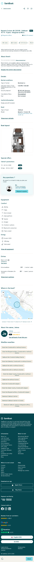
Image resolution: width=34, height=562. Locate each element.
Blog (2, 457)
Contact (20, 468)
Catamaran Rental (23, 443)
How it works (22, 467)
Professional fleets (6, 445)
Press (2, 452)
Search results (7, 8)
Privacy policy (21, 547)
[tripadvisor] (5, 530)
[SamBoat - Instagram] (6, 508)
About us (3, 436)
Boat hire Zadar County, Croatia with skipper (15, 388)
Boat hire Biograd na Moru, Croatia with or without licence (17, 352)
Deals (19, 452)
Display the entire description (11, 70)
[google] (4, 523)
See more (4, 263)
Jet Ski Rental (22, 445)
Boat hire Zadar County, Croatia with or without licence (17, 374)
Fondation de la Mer (6, 453)
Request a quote (22, 191)
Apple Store (18, 485)
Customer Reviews (6, 450)
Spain (2, 468)
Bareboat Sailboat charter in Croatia (12, 400)
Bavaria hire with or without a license (12, 370)
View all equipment (7, 249)
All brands (21, 453)
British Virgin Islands (6, 474)
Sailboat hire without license (10, 379)
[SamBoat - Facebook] (2, 508)
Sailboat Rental (22, 441)
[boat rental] (7, 3)
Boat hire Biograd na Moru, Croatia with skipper (15, 392)
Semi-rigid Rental (23, 438)
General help (21, 465)
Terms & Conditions (6, 548)
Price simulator (5, 443)
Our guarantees (5, 439)
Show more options (7, 277)
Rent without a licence (24, 448)
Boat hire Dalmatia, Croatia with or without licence (16, 361)
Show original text (20, 60)
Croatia (3, 465)
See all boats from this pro (18, 337)
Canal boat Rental (23, 446)
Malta (2, 472)
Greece (3, 467)
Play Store (18, 490)
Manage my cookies (23, 470)
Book (29, 559)
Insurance (4, 441)
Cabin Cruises (22, 450)
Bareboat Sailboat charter (9, 396)
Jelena (11, 331)
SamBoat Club (5, 448)
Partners (20, 548)
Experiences (4, 455)
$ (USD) (16, 542)
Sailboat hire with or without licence (12, 365)
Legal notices (4, 547)
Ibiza (2, 470)
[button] (3, 292)
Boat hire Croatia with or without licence (14, 347)
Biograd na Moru (7, 35)
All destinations (5, 475)
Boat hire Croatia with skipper (11, 383)
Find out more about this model (25, 114)
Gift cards (4, 446)
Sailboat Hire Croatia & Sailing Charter (13, 357)
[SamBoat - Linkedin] (9, 508)
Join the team (5, 438)
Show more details (7, 118)
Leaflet (31, 318)
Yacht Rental (21, 439)
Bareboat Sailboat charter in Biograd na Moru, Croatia (17, 405)
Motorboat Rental (23, 436)
